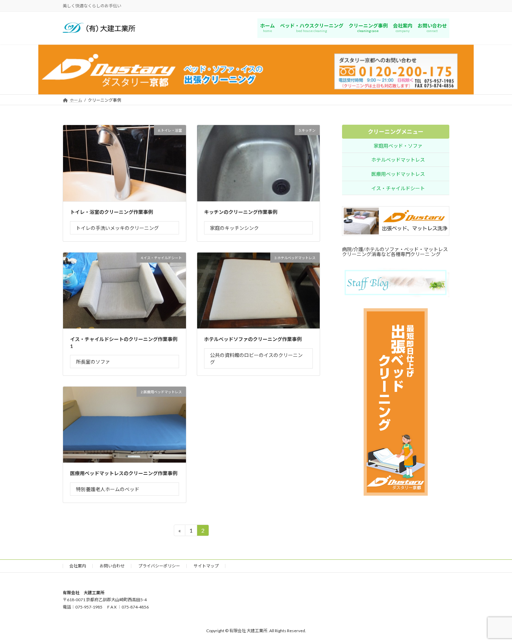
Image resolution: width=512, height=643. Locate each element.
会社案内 (77, 565)
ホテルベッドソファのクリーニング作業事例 (253, 339)
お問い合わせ (112, 565)
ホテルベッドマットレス (398, 160)
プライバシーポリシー (159, 565)
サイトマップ (206, 565)
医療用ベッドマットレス (398, 174)
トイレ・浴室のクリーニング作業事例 (111, 212)
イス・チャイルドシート (398, 188)
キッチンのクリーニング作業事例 (240, 212)
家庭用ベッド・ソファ (398, 146)
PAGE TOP (493, 617)
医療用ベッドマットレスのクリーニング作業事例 (123, 473)
